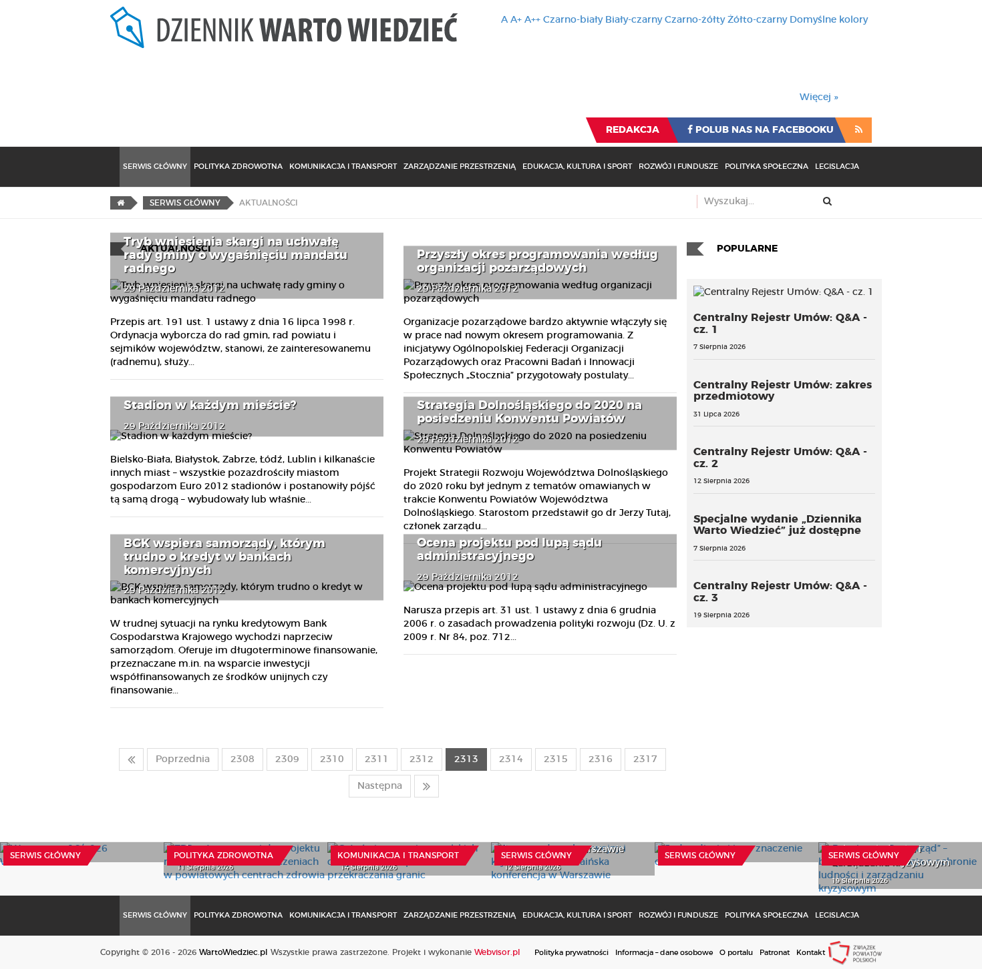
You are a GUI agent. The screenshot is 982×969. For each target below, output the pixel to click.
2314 (511, 759)
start (131, 759)
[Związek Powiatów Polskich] (855, 952)
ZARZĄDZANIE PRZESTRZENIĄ (459, 166)
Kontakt (810, 952)
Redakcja (632, 130)
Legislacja (837, 166)
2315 (556, 759)
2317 (645, 759)
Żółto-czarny (757, 20)
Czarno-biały (573, 20)
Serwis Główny (155, 166)
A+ (516, 20)
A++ (532, 20)
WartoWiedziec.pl (233, 952)
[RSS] (859, 130)
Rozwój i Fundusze (678, 166)
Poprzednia (183, 759)
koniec (426, 786)
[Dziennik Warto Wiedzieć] (284, 27)
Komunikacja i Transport (343, 166)
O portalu (736, 952)
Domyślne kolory (829, 20)
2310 (332, 759)
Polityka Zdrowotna (238, 166)
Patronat (775, 952)
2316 (601, 759)
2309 (287, 759)
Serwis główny (45, 856)
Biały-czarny (633, 20)
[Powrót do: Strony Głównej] (120, 203)
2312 (422, 759)
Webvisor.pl (497, 952)
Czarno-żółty (695, 20)
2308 (242, 759)
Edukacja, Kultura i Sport (577, 166)
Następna (379, 786)
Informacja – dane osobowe (664, 952)
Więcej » (819, 97)
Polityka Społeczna (766, 166)
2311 (377, 759)
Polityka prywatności (571, 952)
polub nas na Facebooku (763, 130)
